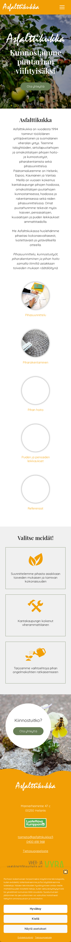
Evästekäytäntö (25, 937)
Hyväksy (35, 908)
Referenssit (35, 508)
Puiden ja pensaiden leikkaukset (35, 459)
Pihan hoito (36, 410)
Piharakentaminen (35, 362)
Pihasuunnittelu (35, 315)
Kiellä (35, 918)
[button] (65, 872)
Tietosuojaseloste (43, 937)
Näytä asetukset (35, 928)
